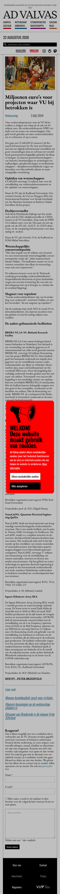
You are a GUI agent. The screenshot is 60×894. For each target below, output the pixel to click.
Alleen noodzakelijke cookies (25, 476)
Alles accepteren (19, 486)
